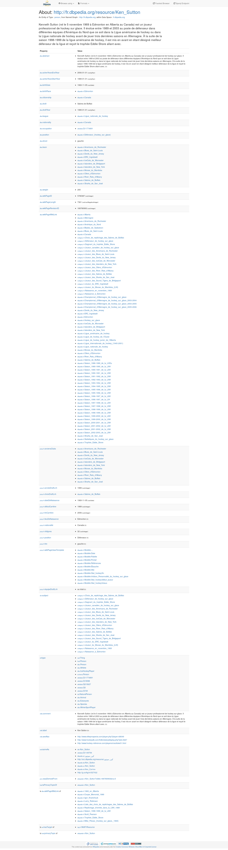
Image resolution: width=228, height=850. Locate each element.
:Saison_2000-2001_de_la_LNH (94, 422)
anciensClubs (48, 448)
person (57, 17)
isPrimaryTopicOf (48, 785)
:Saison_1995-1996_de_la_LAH (94, 389)
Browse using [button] (66, 3)
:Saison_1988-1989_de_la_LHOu (94, 363)
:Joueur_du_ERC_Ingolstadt (92, 283)
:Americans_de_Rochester (91, 147)
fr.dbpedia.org (119, 17)
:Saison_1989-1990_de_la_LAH (94, 366)
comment (45, 713)
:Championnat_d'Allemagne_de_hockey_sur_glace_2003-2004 (107, 300)
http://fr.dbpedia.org (87, 17)
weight (44, 189)
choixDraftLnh (48, 494)
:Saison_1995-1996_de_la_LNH (94, 393)
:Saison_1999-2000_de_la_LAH (94, 416)
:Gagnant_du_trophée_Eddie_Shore (96, 244)
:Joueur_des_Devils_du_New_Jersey (96, 257)
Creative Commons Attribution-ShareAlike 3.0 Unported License (136, 847)
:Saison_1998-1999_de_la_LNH (94, 412)
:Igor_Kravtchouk (87, 797)
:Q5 (81, 687)
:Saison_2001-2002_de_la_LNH (94, 429)
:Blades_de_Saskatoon (90, 227)
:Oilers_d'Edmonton (88, 173)
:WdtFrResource (86, 827)
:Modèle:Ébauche (88, 566)
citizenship (45, 97)
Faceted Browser (162, 3)
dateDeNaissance (49, 500)
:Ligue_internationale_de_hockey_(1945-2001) (100, 343)
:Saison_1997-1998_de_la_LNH (94, 406)
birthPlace (45, 91)
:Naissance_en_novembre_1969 (94, 290)
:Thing (81, 657)
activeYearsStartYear (50, 78)
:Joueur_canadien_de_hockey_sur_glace (98, 247)
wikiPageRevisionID (49, 208)
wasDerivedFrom (48, 778)
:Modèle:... (85, 550)
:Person (81, 661)
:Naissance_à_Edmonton (91, 293)
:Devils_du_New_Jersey (90, 153)
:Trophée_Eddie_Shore (90, 442)
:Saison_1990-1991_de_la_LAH (94, 369)
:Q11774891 (85, 128)
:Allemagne (85, 217)
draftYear (45, 109)
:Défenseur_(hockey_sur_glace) (94, 134)
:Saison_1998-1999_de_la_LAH (94, 409)
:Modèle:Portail (86, 560)
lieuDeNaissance (49, 519)
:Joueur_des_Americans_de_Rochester (97, 250)
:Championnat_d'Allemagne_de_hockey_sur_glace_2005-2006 (107, 307)
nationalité (46, 525)
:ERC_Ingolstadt (87, 157)
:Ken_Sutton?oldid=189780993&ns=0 (96, 778)
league (44, 116)
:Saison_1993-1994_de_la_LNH (94, 383)
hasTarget (47, 827)
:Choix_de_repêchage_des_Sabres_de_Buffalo (100, 237)
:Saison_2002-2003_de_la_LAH (94, 432)
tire (43, 543)
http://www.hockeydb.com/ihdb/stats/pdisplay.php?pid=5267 (102, 739)
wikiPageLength (48, 202)
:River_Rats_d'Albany (89, 176)
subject (44, 595)
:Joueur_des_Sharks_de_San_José (95, 277)
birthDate (45, 85)
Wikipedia (96, 847)
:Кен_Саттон (86, 769)
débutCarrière (48, 506)
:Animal (81, 697)
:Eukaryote (83, 700)
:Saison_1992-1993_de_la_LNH (94, 379)
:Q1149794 (84, 752)
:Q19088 (83, 681)
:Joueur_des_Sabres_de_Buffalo (94, 274)
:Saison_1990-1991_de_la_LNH (94, 373)
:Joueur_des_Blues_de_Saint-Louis (95, 254)
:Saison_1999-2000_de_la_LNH (94, 419)
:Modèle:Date (86, 553)
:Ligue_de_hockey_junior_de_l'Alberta (96, 340)
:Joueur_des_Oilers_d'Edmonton (94, 267)
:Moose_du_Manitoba (89, 170)
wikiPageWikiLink (48, 214)
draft (43, 103)
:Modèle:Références (89, 563)
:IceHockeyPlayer (85, 671)
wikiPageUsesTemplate (52, 550)
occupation (46, 128)
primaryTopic (48, 833)
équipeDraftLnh (49, 589)
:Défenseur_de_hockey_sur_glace (95, 241)
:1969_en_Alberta (88, 791)
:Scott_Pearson (87, 814)
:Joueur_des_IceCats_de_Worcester (96, 260)
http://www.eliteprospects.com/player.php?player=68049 (100, 736)
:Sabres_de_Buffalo (88, 180)
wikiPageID (46, 195)
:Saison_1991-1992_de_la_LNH (94, 376)
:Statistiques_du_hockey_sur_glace (95, 439)
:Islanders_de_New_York (91, 167)
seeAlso (44, 736)
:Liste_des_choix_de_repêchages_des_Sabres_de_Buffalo (105, 804)
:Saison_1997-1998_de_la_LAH (94, 402)
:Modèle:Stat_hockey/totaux (92, 583)
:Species (82, 704)
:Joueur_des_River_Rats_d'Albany (95, 270)
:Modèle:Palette (87, 556)
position (44, 134)
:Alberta (83, 214)
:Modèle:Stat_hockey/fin (90, 573)
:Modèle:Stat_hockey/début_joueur (95, 579)
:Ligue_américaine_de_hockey (93, 333)
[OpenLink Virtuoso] (92, 843)
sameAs (44, 749)
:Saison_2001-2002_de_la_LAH (94, 426)
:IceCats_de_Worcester (90, 160)
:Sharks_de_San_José (90, 183)
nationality (45, 122)
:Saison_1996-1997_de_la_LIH (93, 399)
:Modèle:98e (85, 569)
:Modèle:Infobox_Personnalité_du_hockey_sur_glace (102, 576)
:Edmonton (85, 91)
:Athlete (81, 667)
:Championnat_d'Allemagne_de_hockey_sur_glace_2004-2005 (107, 303)
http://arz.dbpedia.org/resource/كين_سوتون (95, 759)
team (43, 147)
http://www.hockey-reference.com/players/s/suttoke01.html (101, 743)
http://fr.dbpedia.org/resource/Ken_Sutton (97, 11)
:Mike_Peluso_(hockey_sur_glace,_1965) (97, 820)
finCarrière (46, 512)
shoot (43, 141)
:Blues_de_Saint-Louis (90, 150)
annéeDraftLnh (48, 488)
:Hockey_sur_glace (88, 320)
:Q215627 (84, 684)
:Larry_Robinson (87, 801)
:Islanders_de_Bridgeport (91, 163)
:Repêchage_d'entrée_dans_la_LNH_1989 (98, 807)
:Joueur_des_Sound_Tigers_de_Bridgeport (99, 280)
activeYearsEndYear (49, 72)
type (43, 657)
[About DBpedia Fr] (47, 3)
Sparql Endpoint (182, 3)
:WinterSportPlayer (86, 707)
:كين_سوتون (85, 756)
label (43, 730)
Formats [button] (84, 3)
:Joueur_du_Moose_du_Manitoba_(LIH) (97, 287)
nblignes (46, 531)
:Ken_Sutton (83, 749)
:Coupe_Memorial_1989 (90, 794)
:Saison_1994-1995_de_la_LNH (94, 386)
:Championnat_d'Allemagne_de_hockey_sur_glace (101, 297)
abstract (44, 55)
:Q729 (82, 690)
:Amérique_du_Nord (89, 224)
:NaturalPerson (84, 694)
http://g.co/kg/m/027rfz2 (87, 772)
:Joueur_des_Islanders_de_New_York (96, 264)
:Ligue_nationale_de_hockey (92, 116)
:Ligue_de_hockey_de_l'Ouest (93, 336)
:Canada (84, 97)
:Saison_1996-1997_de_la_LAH (94, 396)
